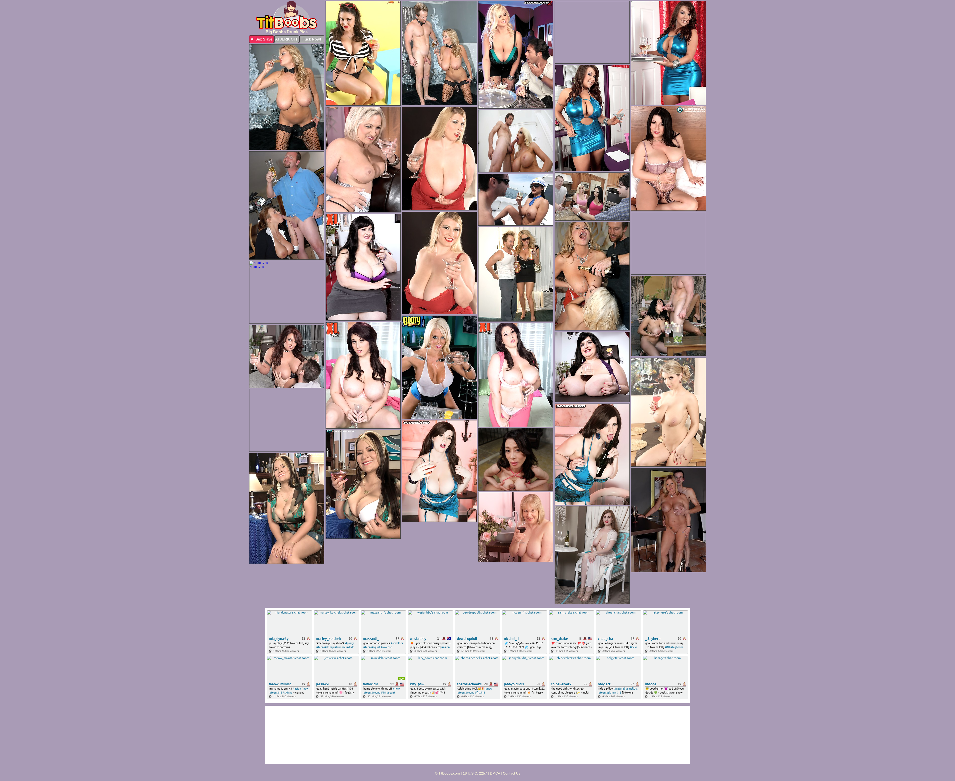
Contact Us (511, 773)
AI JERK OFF (286, 39)
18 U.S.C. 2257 (475, 773)
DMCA (495, 773)
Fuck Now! (311, 39)
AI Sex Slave (261, 39)
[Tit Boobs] (286, 15)
